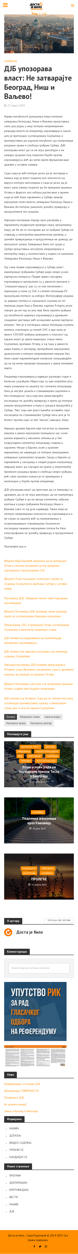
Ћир (34, 13)
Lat (44, 13)
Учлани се (16, 1150)
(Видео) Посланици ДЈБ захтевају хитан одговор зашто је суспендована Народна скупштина (35, 613)
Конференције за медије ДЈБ (22, 1084)
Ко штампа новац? (15, 1104)
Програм (15, 1175)
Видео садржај (20, 1143)
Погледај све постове (59, 920)
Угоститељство (46, 760)
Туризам (26, 760)
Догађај (15, 1135)
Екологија (29, 873)
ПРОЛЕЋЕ (39, 879)
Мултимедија (18, 1190)
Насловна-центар (41, 723)
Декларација (18, 1182)
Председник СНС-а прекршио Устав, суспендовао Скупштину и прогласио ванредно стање (36, 627)
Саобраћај (10, 61)
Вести (13, 1197)
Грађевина (24, 751)
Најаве (14, 1204)
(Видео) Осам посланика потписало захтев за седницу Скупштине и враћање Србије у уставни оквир (35, 583)
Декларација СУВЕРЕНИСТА (21, 1091)
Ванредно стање (30, 716)
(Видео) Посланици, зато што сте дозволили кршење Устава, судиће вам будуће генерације (38, 686)
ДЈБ (11, 1211)
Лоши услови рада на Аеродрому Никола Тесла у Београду (39, 771)
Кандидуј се (18, 1157)
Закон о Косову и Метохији (21, 1111)
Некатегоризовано (47, 751)
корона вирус (53, 716)
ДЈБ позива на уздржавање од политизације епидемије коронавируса (33, 640)
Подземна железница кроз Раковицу (39, 820)
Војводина (29, 868)
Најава (14, 1128)
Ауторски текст (30, 746)
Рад (20, 756)
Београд (50, 746)
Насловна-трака (16, 723)
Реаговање (34, 756)
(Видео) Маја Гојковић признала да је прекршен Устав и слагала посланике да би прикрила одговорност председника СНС (35, 565)
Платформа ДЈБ (14, 1097)
